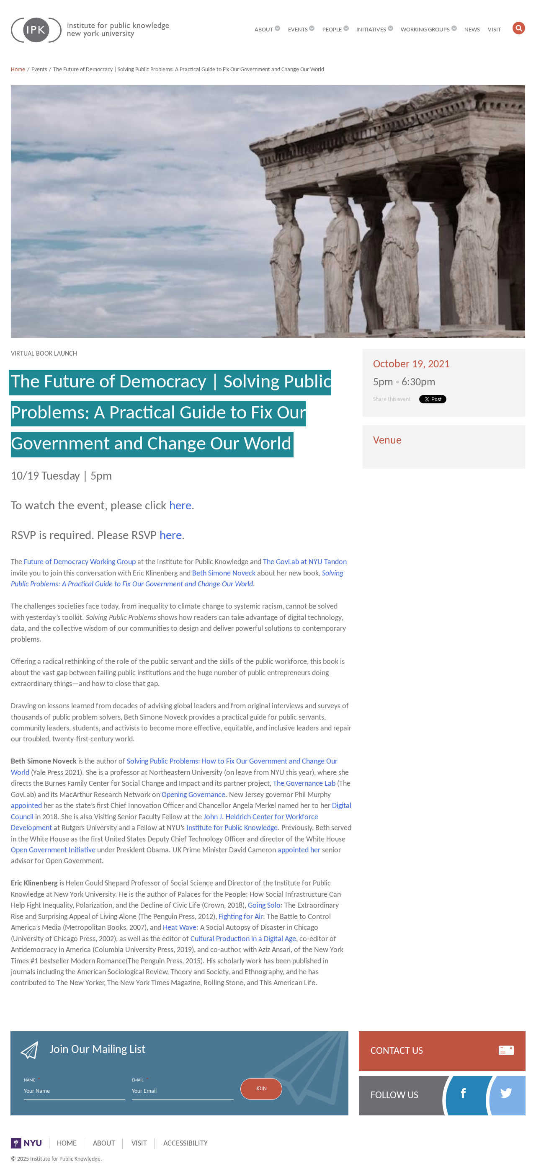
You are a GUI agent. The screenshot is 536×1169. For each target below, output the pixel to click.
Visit (494, 29)
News (472, 29)
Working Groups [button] (425, 29)
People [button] (332, 29)
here (180, 506)
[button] (519, 28)
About (104, 1143)
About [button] (264, 29)
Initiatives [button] (371, 29)
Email (140, 1080)
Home (18, 70)
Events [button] (298, 29)
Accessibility (185, 1143)
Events (39, 70)
